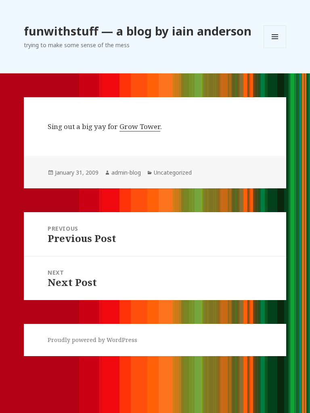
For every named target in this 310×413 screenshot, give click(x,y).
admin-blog (126, 172)
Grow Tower (139, 126)
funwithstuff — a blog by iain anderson (137, 31)
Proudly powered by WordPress (92, 340)
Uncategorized (173, 172)
